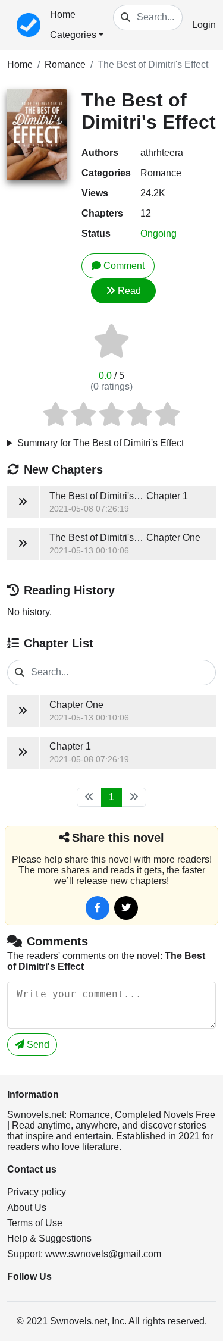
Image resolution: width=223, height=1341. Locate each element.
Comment (124, 266)
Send (36, 1044)
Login (204, 25)
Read (129, 291)
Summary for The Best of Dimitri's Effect (100, 443)
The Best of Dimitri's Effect (153, 64)
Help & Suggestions (49, 1238)
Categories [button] (73, 35)
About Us (26, 1207)
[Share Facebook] (97, 908)
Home (63, 15)
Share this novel (118, 837)
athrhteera (161, 153)
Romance (65, 64)
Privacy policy (36, 1192)
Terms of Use (34, 1223)
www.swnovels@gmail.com (103, 1254)
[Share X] (126, 908)
